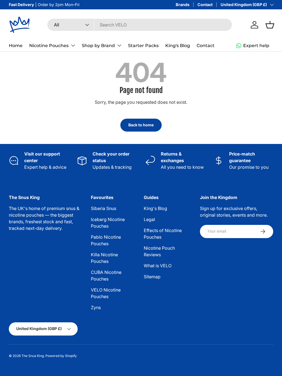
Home (16, 45)
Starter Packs (143, 45)
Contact (205, 4)
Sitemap (152, 276)
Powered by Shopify (61, 356)
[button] (270, 25)
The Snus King (32, 356)
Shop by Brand (98, 45)
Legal (149, 219)
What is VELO (158, 265)
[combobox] (139, 25)
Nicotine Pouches (49, 45)
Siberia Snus (103, 208)
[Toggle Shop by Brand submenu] (119, 45)
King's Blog (177, 45)
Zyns (96, 307)
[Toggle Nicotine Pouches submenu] (73, 45)
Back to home (141, 124)
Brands (182, 4)
